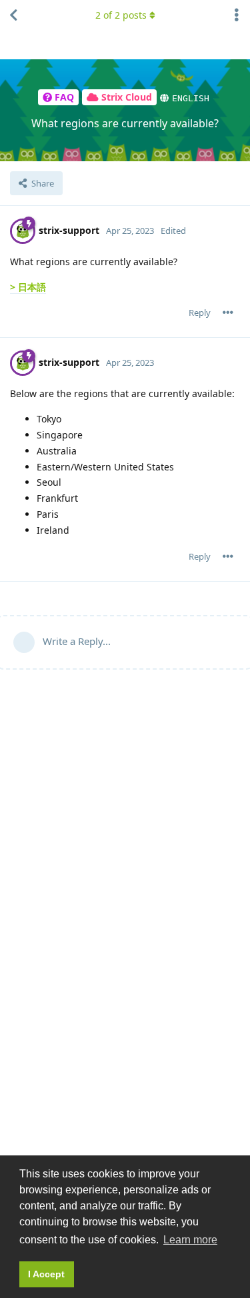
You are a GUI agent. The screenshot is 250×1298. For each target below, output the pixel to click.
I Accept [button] (46, 1274)
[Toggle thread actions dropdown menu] (236, 15)
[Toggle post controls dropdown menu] (228, 312)
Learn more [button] (190, 1239)
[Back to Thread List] (13, 15)
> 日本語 (28, 287)
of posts (121, 15)
